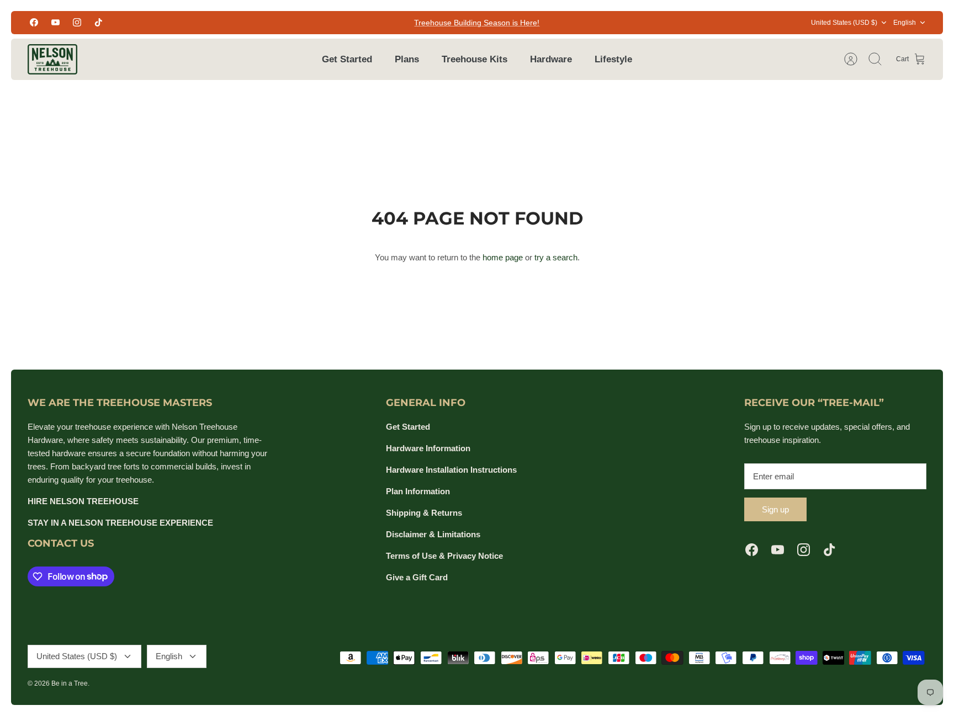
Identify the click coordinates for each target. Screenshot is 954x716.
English (904, 22)
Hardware (551, 59)
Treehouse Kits (474, 59)
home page (503, 257)
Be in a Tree (69, 683)
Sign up (775, 509)
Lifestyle (613, 59)
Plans (407, 59)
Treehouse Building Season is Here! (476, 22)
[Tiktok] (98, 22)
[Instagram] (77, 22)
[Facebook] (34, 22)
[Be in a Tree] (52, 59)
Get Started (347, 59)
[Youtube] (55, 22)
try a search (555, 257)
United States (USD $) (844, 22)
